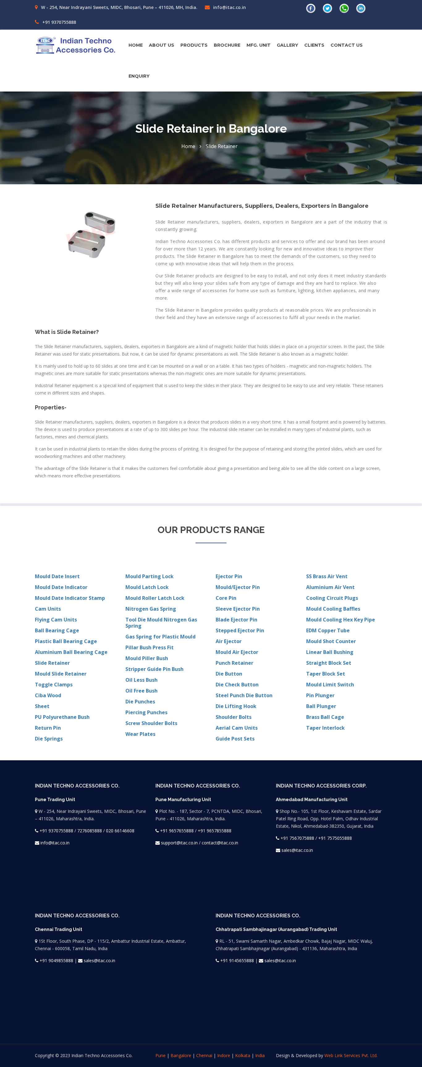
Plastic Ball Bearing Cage (66, 641)
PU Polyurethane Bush (62, 717)
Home (136, 45)
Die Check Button (237, 684)
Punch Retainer (234, 662)
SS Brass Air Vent (327, 576)
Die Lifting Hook (236, 706)
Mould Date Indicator (61, 587)
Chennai (204, 1055)
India (260, 1055)
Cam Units (48, 608)
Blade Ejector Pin (236, 619)
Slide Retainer (52, 662)
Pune (160, 1055)
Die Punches (140, 701)
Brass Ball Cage (325, 717)
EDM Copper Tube (328, 630)
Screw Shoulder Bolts (151, 723)
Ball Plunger (321, 706)
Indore (223, 1055)
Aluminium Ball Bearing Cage (71, 652)
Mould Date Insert (57, 576)
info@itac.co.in (229, 7)
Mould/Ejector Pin (238, 587)
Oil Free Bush (141, 690)
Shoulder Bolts (233, 717)
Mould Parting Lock (149, 576)
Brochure (227, 45)
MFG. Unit (259, 45)
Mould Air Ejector (237, 652)
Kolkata (242, 1055)
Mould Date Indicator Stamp (70, 598)
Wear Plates (140, 734)
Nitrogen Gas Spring (150, 608)
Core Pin (226, 598)
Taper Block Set (325, 673)
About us (161, 45)
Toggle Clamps (54, 684)
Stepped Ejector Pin (240, 630)
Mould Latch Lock (147, 587)
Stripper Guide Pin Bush (154, 669)
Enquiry (139, 76)
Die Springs (49, 738)
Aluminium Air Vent (330, 587)
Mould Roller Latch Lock (154, 598)
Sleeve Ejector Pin (238, 608)
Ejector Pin (229, 576)
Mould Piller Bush (146, 658)
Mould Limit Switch (330, 684)
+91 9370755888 (58, 22)
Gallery (287, 45)
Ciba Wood (48, 695)
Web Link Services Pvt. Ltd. (351, 1055)
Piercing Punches (146, 712)
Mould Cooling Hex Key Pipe (340, 619)
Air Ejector (229, 641)
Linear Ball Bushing (329, 652)
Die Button (229, 673)
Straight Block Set (328, 662)
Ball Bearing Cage (57, 630)
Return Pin (48, 727)
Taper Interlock (325, 727)
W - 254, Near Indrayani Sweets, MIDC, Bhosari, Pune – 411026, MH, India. (118, 7)
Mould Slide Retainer (61, 673)
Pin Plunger (320, 695)
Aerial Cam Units (237, 727)
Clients (314, 45)
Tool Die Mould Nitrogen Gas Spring (161, 622)
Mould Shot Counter (331, 641)
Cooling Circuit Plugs (332, 598)
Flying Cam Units (56, 619)
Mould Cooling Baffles (333, 608)
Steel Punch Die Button (244, 695)
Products (194, 45)
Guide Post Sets (235, 738)
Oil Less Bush (141, 679)
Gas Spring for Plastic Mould (160, 636)
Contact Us (347, 45)
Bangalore (181, 1055)
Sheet (42, 706)
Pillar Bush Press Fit (149, 647)
